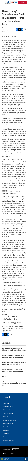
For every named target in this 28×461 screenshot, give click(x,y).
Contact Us (5, 437)
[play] (2, 459)
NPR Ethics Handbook (8, 440)
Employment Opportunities (9, 420)
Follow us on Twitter (8, 406)
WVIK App (5, 416)
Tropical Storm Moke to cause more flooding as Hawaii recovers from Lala (12, 370)
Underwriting (6, 433)
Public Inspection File (8, 423)
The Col (4, 376)
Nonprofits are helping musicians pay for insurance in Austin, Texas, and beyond (13, 356)
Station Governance (8, 426)
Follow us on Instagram (8, 410)
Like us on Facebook (8, 413)
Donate (23, 2)
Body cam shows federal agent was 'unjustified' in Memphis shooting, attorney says (14, 383)
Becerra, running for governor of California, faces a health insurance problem (14, 363)
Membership (6, 430)
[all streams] (26, 459)
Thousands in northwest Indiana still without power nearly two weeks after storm (14, 349)
